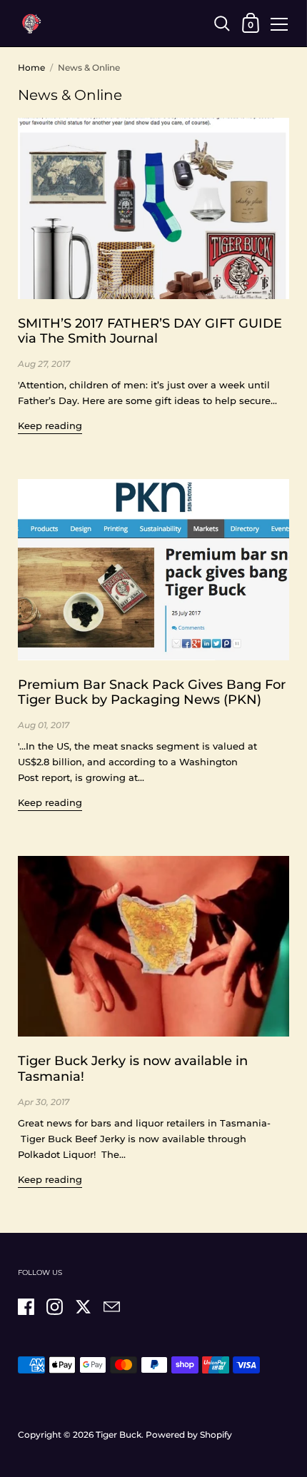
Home (31, 67)
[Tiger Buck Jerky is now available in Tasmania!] (153, 946)
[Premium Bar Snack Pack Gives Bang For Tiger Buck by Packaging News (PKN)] (153, 569)
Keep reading (50, 425)
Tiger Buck (118, 1434)
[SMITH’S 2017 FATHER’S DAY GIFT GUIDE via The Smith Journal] (153, 208)
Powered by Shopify (189, 1434)
